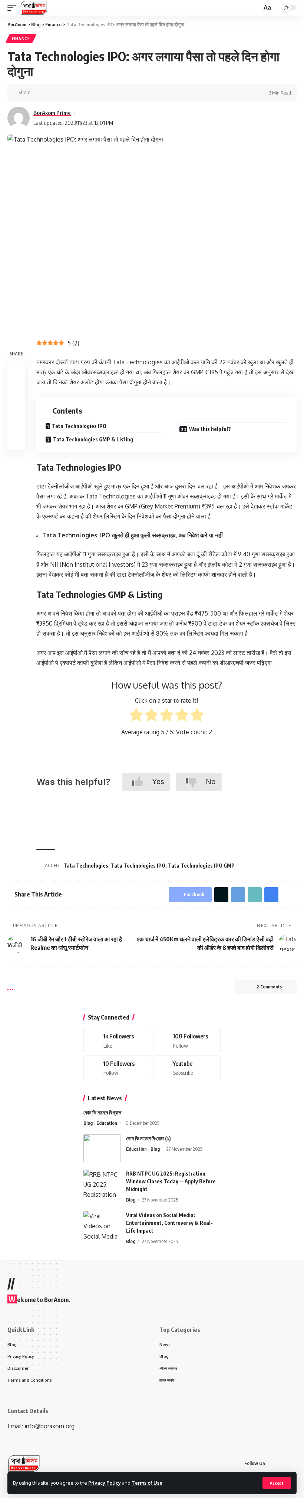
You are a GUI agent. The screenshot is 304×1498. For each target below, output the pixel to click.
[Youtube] (187, 1068)
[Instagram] (117, 1068)
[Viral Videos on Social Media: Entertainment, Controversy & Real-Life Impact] (101, 1225)
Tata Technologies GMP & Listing (93, 439)
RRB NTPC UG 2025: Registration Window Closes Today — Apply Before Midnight (171, 1181)
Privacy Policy (104, 1483)
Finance (21, 38)
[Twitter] (187, 1040)
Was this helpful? (210, 429)
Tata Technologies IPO (79, 426)
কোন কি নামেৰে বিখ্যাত (102, 1112)
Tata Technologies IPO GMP (201, 865)
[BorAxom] (34, 8)
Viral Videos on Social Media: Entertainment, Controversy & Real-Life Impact (169, 1223)
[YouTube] (294, 1463)
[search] (255, 8)
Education (106, 1123)
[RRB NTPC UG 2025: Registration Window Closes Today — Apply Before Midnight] (101, 1183)
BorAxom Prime (52, 112)
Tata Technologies (85, 865)
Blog (88, 1123)
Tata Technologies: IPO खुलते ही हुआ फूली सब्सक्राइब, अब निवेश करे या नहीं (132, 535)
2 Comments (269, 987)
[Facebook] (117, 1040)
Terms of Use (147, 1483)
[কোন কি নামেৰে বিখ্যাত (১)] (101, 1148)
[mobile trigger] (13, 8)
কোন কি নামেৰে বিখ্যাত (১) (148, 1138)
